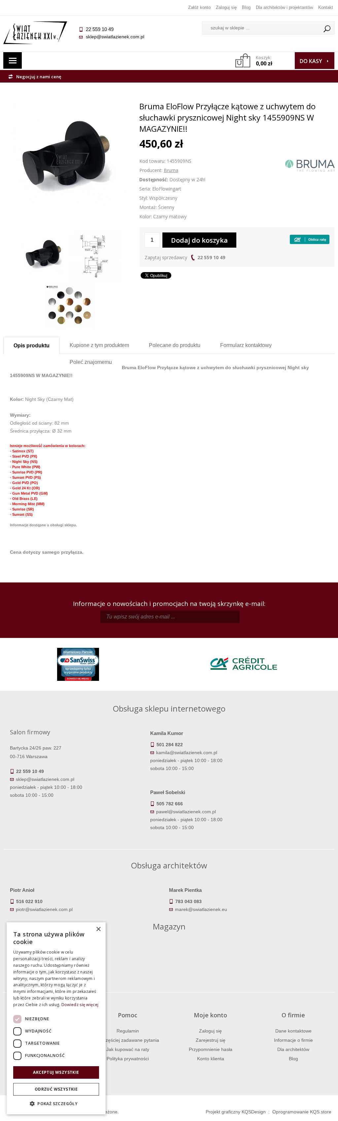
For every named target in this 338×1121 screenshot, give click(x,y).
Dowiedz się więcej (79, 1004)
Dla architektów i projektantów (284, 7)
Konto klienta (210, 1058)
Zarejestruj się (210, 1040)
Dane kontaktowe (293, 1030)
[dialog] (56, 1018)
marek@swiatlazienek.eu (201, 909)
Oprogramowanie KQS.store (301, 1111)
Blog (246, 7)
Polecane (174, 345)
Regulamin (128, 1030)
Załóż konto (199, 7)
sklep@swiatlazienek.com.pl (115, 36)
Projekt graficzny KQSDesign (236, 1111)
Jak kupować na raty (127, 1049)
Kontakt (325, 7)
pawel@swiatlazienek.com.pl (186, 811)
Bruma (171, 170)
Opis (32, 345)
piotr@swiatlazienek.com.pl (44, 909)
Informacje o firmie (293, 1040)
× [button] (98, 929)
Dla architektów (293, 1049)
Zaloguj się (226, 7)
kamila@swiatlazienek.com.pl (186, 752)
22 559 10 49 (211, 257)
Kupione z (99, 345)
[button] (56, 1104)
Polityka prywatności (128, 1058)
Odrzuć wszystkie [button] (56, 1089)
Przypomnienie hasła (210, 1049)
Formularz (246, 345)
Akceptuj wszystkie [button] (56, 1072)
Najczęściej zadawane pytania (127, 1040)
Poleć (91, 362)
